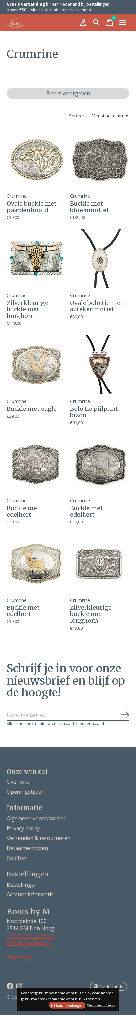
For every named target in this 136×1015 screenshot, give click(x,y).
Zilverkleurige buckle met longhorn (27, 309)
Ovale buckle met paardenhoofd (32, 206)
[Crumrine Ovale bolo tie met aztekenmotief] (99, 258)
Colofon (16, 857)
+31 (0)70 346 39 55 (30, 936)
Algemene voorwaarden (36, 818)
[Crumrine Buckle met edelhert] (36, 463)
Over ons (18, 781)
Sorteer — (79, 116)
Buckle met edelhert (23, 511)
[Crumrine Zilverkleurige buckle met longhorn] (36, 258)
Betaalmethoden (27, 848)
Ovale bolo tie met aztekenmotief (96, 306)
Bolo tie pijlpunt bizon (94, 412)
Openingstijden (26, 791)
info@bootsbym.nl (29, 943)
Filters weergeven (68, 93)
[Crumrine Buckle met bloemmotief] (99, 159)
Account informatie (30, 894)
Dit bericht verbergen (67, 1005)
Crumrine (17, 195)
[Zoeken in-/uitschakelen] (96, 22)
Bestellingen (22, 884)
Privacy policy (23, 828)
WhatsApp (19, 957)
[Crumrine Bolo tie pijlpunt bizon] (99, 364)
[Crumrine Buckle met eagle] (36, 364)
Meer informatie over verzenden (60, 10)
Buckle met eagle (32, 408)
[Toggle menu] (122, 22)
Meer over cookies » (101, 1005)
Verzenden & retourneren (39, 838)
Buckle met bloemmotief (89, 206)
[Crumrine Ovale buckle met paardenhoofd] (36, 159)
